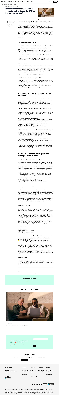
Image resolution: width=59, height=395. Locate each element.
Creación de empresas (25, 370)
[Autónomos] (15, 1)
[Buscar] (49, 1)
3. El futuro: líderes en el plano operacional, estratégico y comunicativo (10, 25)
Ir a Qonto (55, 1)
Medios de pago (32, 372)
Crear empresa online (41, 370)
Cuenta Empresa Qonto (25, 369)
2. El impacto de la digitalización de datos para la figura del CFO (11, 22)
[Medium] (41, 384)
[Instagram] (37, 384)
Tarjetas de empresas (33, 375)
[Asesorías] (32, 1)
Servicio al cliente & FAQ (49, 370)
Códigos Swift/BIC (24, 374)
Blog (4, 4)
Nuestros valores (48, 369)
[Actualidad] (22, 1)
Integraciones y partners (33, 376)
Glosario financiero (48, 371)
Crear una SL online (40, 371)
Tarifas (31, 369)
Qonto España (16, 6)
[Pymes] (18, 1)
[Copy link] (38, 155)
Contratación (14, 4)
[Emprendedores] (10, 1)
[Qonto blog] (3, 1)
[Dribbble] (39, 384)
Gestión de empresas (9, 4)
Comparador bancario (41, 369)
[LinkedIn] (36, 384)
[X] (34, 384)
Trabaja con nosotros (49, 374)
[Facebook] (32, 384)
